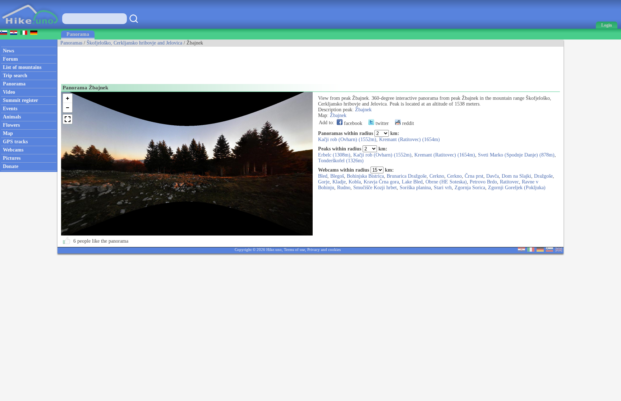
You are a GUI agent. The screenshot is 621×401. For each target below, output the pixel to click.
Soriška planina (415, 187)
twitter (381, 123)
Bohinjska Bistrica (365, 176)
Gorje (324, 182)
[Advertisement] (188, 63)
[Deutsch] (540, 250)
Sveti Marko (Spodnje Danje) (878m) (516, 155)
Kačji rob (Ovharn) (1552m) (347, 139)
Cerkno (436, 176)
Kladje (339, 182)
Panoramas (71, 43)
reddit (407, 123)
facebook (352, 123)
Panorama (77, 34)
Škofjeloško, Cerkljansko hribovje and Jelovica (134, 43)
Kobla (355, 182)
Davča (492, 176)
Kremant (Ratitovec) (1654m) (409, 139)
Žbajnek (363, 109)
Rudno (343, 187)
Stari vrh (443, 187)
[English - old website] (558, 250)
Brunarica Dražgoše (407, 176)
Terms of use (294, 249)
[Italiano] (530, 250)
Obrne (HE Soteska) (446, 182)
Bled (322, 176)
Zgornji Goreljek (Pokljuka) (517, 187)
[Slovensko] (549, 250)
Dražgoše (543, 176)
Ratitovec (509, 182)
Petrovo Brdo (483, 182)
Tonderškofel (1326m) (341, 160)
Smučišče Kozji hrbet (375, 187)
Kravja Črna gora (381, 182)
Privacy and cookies (324, 249)
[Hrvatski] (521, 250)
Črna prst (474, 176)
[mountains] (30, 27)
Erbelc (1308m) (334, 155)
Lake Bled (412, 182)
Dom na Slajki (516, 176)
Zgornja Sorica (470, 187)
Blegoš (337, 176)
